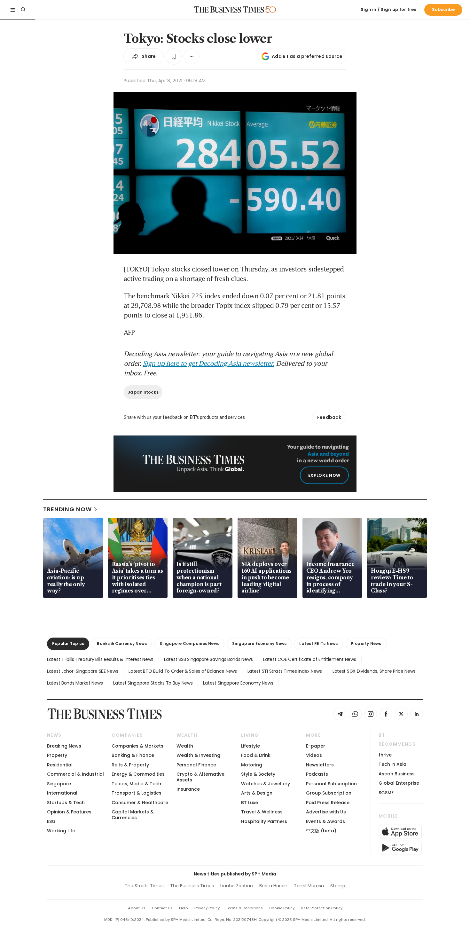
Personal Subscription (331, 783)
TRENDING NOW (67, 509)
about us (136, 908)
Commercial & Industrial (75, 774)
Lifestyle (250, 746)
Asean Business (397, 774)
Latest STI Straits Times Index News (284, 671)
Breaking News (64, 746)
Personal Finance (196, 765)
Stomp (337, 885)
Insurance (188, 789)
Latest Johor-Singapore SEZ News (82, 671)
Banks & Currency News (122, 643)
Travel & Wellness (262, 812)
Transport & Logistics (136, 793)
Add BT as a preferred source (307, 56)
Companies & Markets (137, 746)
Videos (314, 755)
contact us (162, 908)
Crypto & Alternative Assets (200, 777)
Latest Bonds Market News (75, 683)
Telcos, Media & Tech (136, 783)
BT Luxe (249, 802)
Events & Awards (325, 821)
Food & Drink (255, 755)
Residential (60, 765)
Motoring (251, 765)
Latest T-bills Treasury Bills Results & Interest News (100, 659)
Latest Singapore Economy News (238, 683)
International (62, 793)
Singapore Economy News (259, 643)
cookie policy (281, 908)
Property (57, 755)
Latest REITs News (318, 643)
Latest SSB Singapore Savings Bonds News (208, 659)
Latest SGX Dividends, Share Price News (374, 671)
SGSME (386, 792)
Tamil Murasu (309, 885)
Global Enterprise (399, 783)
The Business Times (192, 885)
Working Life (61, 830)
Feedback (329, 417)
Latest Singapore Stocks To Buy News (152, 683)
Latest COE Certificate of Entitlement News (309, 659)
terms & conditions (244, 908)
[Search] (23, 9)
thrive (385, 755)
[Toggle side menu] (13, 9)
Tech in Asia (392, 764)
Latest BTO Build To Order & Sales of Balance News (183, 671)
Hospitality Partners (264, 821)
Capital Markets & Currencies (133, 814)
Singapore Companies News (189, 643)
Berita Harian (273, 885)
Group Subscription (328, 793)
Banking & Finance (133, 755)
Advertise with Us (326, 812)
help (183, 908)
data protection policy (321, 908)
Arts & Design (256, 793)
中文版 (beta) (321, 830)
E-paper (315, 746)
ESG (51, 821)
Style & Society (258, 774)
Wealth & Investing (198, 755)
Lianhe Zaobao (236, 885)
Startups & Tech (66, 802)
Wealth (184, 746)
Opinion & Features (69, 812)
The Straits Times (144, 885)
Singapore (59, 783)
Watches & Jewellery (265, 783)
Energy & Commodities (138, 774)
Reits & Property (130, 765)
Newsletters (320, 765)
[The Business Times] (229, 9)
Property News (366, 643)
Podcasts (317, 774)
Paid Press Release (327, 802)
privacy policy (207, 908)
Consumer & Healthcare (140, 802)
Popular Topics (68, 643)
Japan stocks (143, 392)
